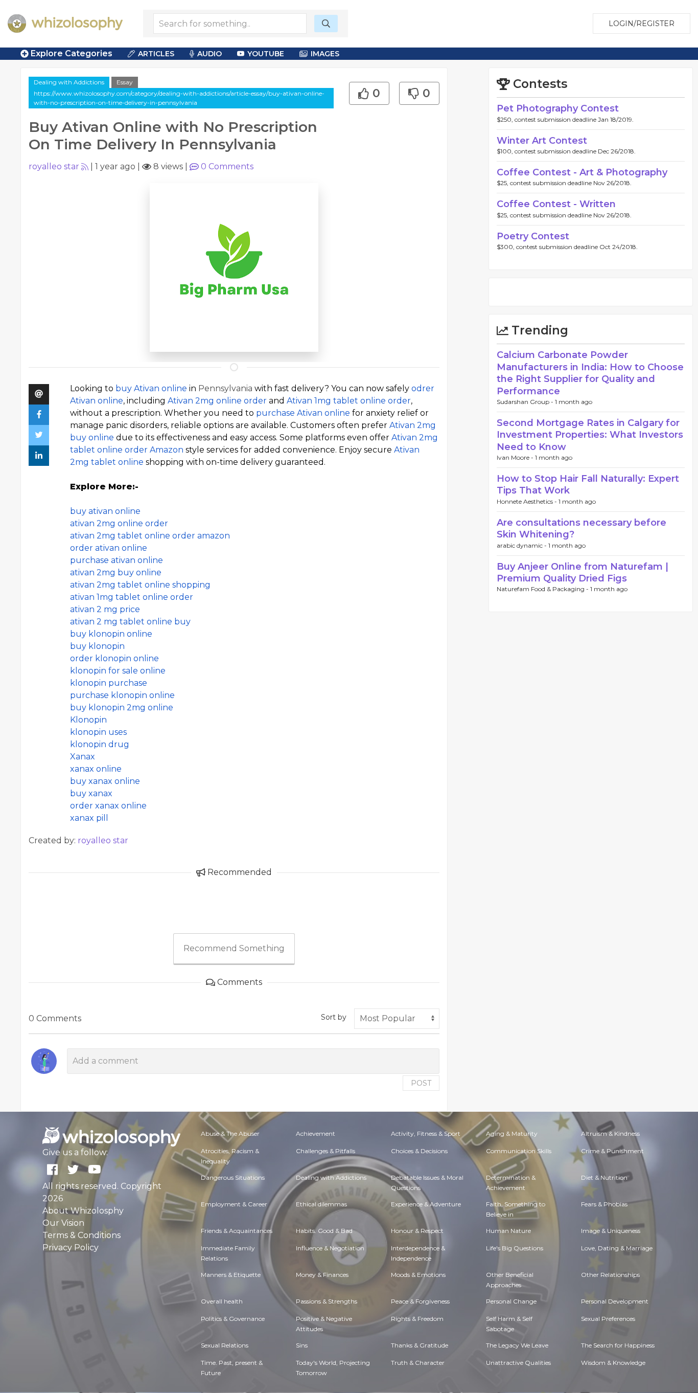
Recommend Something (234, 948)
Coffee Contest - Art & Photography (582, 172)
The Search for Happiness (618, 1345)
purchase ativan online (116, 560)
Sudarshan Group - (526, 402)
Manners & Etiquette (231, 1274)
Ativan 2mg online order (217, 401)
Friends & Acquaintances (236, 1230)
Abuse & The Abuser (230, 1133)
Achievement (315, 1133)
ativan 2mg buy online (115, 572)
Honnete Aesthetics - (528, 501)
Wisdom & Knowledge (613, 1362)
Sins (302, 1345)
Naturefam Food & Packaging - (543, 589)
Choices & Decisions (419, 1151)
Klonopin (88, 720)
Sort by (333, 1017)
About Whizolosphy (83, 1211)
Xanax (82, 756)
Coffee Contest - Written (556, 204)
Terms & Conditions (81, 1235)
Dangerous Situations (233, 1177)
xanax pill (89, 818)
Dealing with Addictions (69, 82)
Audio (209, 53)
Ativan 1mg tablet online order (349, 401)
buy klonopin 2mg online (121, 707)
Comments (227, 166)
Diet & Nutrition (604, 1177)
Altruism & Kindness (610, 1133)
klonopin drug (99, 744)
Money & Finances (322, 1274)
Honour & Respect (417, 1230)
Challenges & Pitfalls (325, 1151)
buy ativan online (105, 511)
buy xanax (91, 793)
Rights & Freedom (417, 1318)
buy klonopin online (111, 634)
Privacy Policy (70, 1247)
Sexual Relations (224, 1345)
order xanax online (108, 806)
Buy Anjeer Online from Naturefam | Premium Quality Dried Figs (582, 572)
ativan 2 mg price (105, 609)
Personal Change (511, 1301)
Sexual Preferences (608, 1318)
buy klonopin (97, 646)
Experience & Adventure (426, 1204)
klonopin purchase (108, 683)
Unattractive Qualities (518, 1362)
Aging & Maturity (512, 1133)
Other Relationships (610, 1274)
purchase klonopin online (122, 695)
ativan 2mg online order (119, 523)
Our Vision (63, 1223)
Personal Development (614, 1301)
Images (325, 53)
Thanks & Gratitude (419, 1345)
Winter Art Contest (542, 140)
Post (421, 1083)
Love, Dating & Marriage (617, 1248)
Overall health (222, 1301)
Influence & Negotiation (330, 1248)
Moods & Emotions (418, 1274)
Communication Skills (518, 1151)
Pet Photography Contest (558, 108)
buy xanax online (105, 781)
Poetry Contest (533, 236)
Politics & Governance (233, 1318)
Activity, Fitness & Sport (425, 1133)
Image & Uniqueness (610, 1230)
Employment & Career (234, 1204)
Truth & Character (418, 1362)
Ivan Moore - (516, 457)
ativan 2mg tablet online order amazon (150, 536)
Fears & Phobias (604, 1204)
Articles (156, 53)
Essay (125, 82)
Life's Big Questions (514, 1248)
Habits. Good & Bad (324, 1230)
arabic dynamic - (522, 545)
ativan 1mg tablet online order (131, 597)
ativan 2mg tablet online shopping (140, 585)
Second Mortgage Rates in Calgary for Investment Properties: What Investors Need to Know (590, 435)
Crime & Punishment (612, 1151)
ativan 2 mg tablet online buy (130, 621)
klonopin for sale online (118, 671)
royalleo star (54, 166)
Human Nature (508, 1230)
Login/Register (641, 23)
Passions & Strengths (326, 1301)
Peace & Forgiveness (420, 1301)
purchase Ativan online (303, 413)
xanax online (96, 769)
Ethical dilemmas (321, 1204)
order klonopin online (114, 658)
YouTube (265, 53)
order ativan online (108, 548)
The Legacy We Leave (517, 1345)
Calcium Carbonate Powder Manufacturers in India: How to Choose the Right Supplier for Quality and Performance (590, 372)
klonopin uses (98, 732)
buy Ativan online (151, 388)
